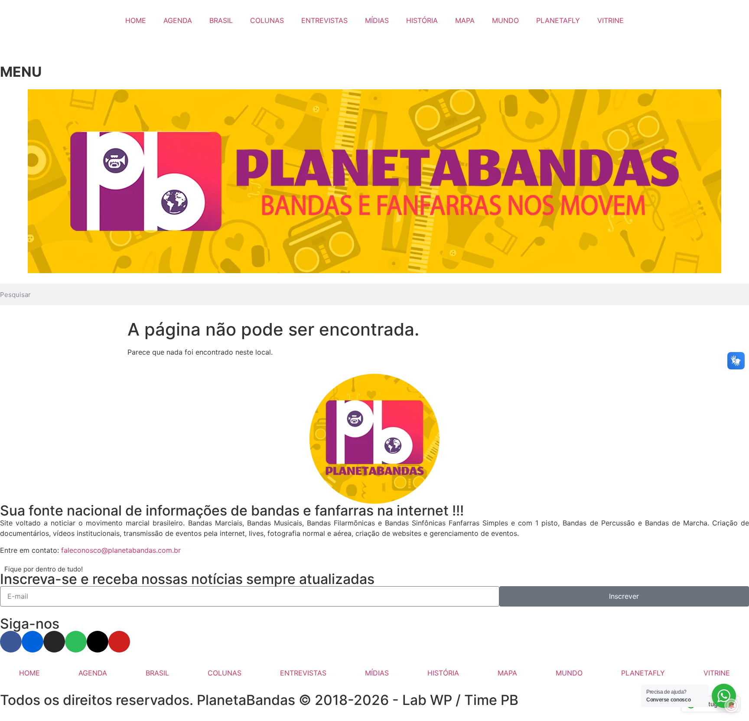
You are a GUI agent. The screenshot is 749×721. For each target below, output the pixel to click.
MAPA (465, 20)
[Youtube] (119, 641)
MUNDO (505, 20)
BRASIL (221, 20)
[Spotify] (76, 641)
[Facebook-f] (11, 641)
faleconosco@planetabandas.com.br (121, 550)
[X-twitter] (97, 641)
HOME (135, 20)
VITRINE (610, 20)
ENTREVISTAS (324, 20)
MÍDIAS (377, 20)
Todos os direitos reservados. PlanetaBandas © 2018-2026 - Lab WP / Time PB (259, 700)
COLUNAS (267, 20)
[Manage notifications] (731, 705)
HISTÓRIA (422, 20)
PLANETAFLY (558, 20)
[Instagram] (54, 641)
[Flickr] (32, 641)
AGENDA (177, 20)
